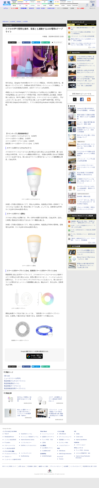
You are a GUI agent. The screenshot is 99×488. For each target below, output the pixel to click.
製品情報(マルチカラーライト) (14, 381)
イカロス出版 (60, 431)
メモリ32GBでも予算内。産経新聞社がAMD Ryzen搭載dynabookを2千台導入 (85, 58)
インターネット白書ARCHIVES (13, 459)
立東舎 (44, 442)
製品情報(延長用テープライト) (14, 388)
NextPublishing (25, 456)
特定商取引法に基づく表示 (90, 466)
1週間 (85, 24)
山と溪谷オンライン (47, 448)
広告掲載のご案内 (32, 466)
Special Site (76, 52)
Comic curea (79, 436)
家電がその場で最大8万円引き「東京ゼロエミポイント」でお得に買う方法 (86, 265)
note (47, 42)
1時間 (71, 24)
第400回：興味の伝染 (83, 196)
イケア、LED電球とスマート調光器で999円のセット (55, 399)
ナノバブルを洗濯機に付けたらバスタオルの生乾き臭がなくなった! (86, 252)
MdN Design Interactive (65, 453)
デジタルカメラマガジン (11, 453)
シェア (27, 42)
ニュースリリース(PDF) (12, 378)
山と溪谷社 (43, 445)
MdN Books (62, 450)
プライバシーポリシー (56, 466)
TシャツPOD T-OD (47, 439)
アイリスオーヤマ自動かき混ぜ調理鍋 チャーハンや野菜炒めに (86, 153)
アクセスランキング (78, 22)
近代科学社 (43, 453)
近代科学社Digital (46, 456)
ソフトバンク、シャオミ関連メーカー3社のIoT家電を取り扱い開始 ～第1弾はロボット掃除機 (56, 413)
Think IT (7, 434)
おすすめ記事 (76, 246)
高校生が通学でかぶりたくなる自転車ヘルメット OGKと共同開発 (86, 129)
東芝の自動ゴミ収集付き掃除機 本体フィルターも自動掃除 (86, 116)
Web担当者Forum (9, 436)
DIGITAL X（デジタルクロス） (29, 445)
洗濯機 (72, 8)
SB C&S (7, 376)
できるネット (8, 456)
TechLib (61, 459)
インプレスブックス (26, 453)
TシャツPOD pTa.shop (82, 450)
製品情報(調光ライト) (11, 383)
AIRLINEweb (62, 434)
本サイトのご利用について (9, 466)
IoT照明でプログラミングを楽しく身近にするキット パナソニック (86, 181)
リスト (19, 42)
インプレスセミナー (26, 442)
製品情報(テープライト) (12, 386)
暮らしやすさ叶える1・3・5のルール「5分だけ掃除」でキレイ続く (85, 146)
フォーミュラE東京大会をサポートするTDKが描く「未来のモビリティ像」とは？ (86, 78)
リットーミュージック (48, 434)
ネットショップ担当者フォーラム (29, 436)
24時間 (78, 24)
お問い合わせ (21, 466)
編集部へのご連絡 (43, 466)
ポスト (13, 42)
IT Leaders (7, 442)
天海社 (78, 434)
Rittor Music (43, 431)
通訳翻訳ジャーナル (64, 439)
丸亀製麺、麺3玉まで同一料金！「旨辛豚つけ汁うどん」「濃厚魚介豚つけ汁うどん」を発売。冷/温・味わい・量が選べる (83, 223)
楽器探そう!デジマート (48, 436)
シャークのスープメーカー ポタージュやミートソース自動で (86, 167)
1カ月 (92, 24)
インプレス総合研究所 (10, 439)
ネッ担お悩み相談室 (10, 448)
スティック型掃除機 (62, 8)
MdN (58, 448)
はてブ (37, 42)
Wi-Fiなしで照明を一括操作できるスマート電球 (24, 399)
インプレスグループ (75, 466)
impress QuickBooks (81, 439)
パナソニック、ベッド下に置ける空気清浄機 (82, 36)
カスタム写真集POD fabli (83, 453)
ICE (75, 431)
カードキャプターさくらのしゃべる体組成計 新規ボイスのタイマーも (86, 188)
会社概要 (66, 466)
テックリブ (60, 456)
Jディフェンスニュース (65, 436)
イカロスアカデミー (64, 445)
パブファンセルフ (80, 445)
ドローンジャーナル (10, 445)
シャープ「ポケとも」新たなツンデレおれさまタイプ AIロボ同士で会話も (86, 202)
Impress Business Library (27, 439)
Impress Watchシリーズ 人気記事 (82, 215)
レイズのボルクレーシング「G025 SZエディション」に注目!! (86, 65)
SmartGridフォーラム (26, 434)
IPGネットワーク (78, 448)
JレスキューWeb (63, 442)
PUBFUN (76, 442)
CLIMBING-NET (46, 450)
